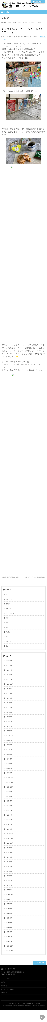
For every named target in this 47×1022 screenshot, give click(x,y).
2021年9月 (9, 904)
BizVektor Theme (23, 1006)
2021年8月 (9, 908)
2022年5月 (9, 866)
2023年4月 (9, 815)
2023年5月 (9, 810)
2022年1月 (9, 885)
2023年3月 (9, 820)
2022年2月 (9, 880)
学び (7, 618)
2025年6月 (9, 703)
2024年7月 (9, 749)
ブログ (3, 996)
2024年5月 (9, 759)
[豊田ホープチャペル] (20, 5)
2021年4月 (9, 927)
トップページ (5, 978)
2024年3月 (9, 768)
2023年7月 (9, 801)
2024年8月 (9, 745)
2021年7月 (9, 913)
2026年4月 (9, 670)
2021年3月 (9, 932)
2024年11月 (9, 731)
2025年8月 (9, 693)
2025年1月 (9, 726)
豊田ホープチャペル (21, 1003)
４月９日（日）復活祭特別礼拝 (35, 577)
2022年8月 (9, 852)
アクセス (4, 993)
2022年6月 (9, 862)
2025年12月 (9, 684)
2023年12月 (9, 777)
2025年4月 (9, 712)
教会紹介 (4, 982)
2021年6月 (9, 918)
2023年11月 (9, 782)
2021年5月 (9, 922)
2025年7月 (9, 698)
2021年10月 (9, 899)
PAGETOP (40, 963)
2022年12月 (9, 834)
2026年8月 (9, 661)
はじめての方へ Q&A (7, 989)
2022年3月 (9, 876)
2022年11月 (9, 838)
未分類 (42, 36)
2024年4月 (9, 763)
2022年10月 (9, 843)
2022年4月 (9, 871)
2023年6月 (9, 806)
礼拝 (7, 627)
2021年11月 (9, 894)
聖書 (7, 622)
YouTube (8, 632)
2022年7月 (9, 857)
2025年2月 (9, 721)
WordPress (13, 1006)
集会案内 (4, 986)
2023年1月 (9, 829)
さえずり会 (9, 599)
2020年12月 (9, 946)
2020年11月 (9, 951)
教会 (7, 646)
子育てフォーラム (11, 641)
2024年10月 (9, 735)
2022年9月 (9, 848)
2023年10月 (9, 787)
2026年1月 (9, 679)
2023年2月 (9, 824)
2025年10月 (9, 689)
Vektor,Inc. (34, 1006)
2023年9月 (9, 792)
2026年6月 (9, 665)
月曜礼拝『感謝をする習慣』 (11, 577)
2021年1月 (9, 941)
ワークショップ (10, 613)
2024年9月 (9, 740)
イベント (8, 608)
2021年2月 (9, 936)
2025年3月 (9, 717)
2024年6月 (9, 754)
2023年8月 (9, 796)
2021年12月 (9, 890)
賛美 (7, 636)
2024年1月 (9, 773)
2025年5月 (9, 707)
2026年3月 (9, 675)
